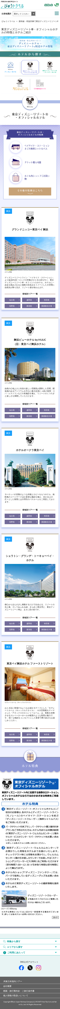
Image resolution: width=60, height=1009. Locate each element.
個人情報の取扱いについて (15, 995)
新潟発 (29, 306)
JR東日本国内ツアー (12, 981)
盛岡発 (29, 300)
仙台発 (12, 300)
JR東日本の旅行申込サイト (9, 1)
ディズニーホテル (11, 67)
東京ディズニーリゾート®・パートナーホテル (49, 67)
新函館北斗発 (46, 306)
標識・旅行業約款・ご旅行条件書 (18, 991)
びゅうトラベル (8, 21)
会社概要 (7, 986)
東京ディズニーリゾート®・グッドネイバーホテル (20, 84)
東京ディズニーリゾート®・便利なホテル (40, 84)
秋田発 (46, 300)
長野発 (12, 306)
